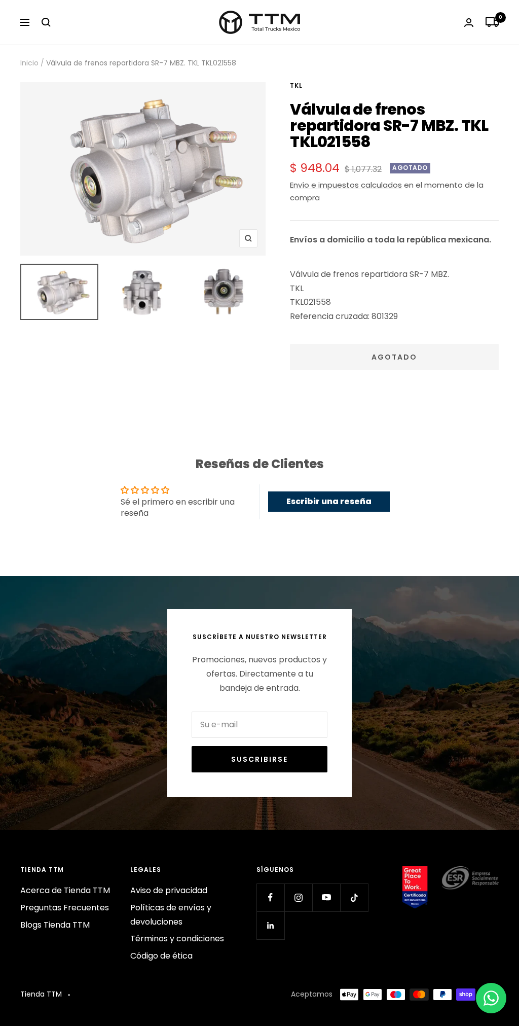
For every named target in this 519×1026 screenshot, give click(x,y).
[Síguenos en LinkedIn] (270, 925)
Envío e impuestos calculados (346, 185)
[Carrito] (492, 22)
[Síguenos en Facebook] (270, 897)
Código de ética (161, 956)
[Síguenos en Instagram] (298, 897)
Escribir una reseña (329, 501)
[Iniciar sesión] (468, 22)
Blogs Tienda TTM (55, 925)
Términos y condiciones (177, 938)
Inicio (29, 63)
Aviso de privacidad (168, 890)
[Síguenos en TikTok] (354, 897)
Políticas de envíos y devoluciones (170, 915)
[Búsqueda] (46, 22)
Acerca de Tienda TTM (65, 890)
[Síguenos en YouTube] (326, 897)
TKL (296, 85)
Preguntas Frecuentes (64, 907)
